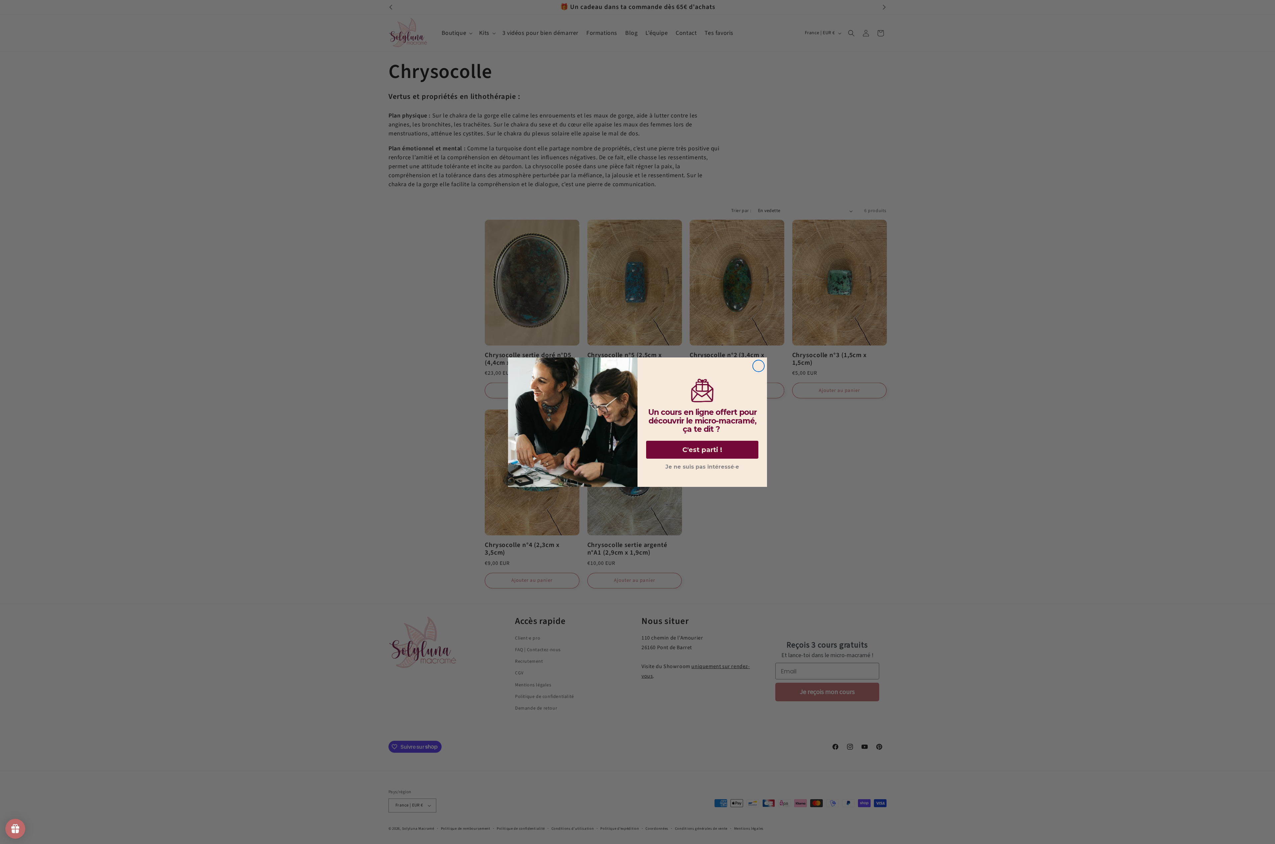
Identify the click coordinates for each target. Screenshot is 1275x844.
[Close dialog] (758, 366)
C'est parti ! (702, 450)
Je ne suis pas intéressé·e (702, 467)
